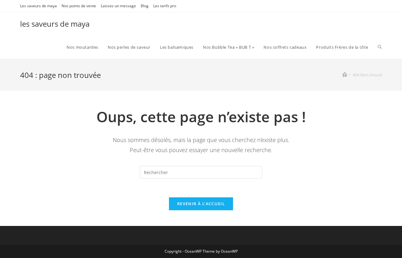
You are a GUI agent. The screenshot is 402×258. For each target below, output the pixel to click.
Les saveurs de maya (38, 5)
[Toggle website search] (380, 47)
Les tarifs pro (164, 5)
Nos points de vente (79, 5)
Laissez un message (118, 5)
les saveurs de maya (55, 24)
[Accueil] (345, 75)
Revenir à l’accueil (201, 203)
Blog (145, 5)
